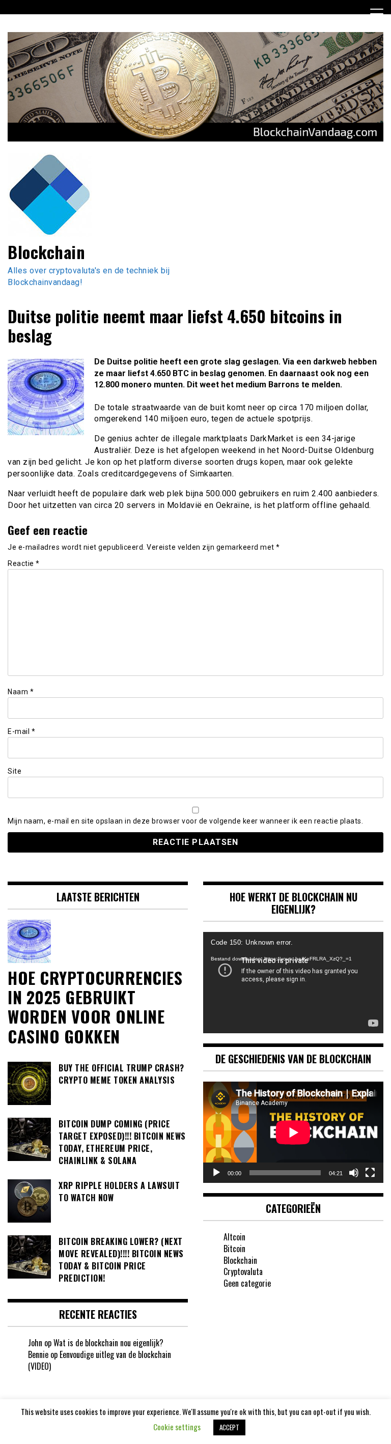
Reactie (24, 563)
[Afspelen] (216, 1173)
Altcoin (234, 1237)
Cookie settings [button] (177, 1426)
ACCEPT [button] (229, 1427)
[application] (293, 982)
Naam (21, 692)
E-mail (21, 731)
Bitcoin (234, 1248)
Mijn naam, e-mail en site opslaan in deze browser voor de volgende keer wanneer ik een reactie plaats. (185, 821)
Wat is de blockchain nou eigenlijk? (108, 1343)
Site (14, 771)
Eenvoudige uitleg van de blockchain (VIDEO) (99, 1360)
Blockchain (46, 252)
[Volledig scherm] (370, 1173)
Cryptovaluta (243, 1271)
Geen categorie (247, 1283)
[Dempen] (354, 1173)
